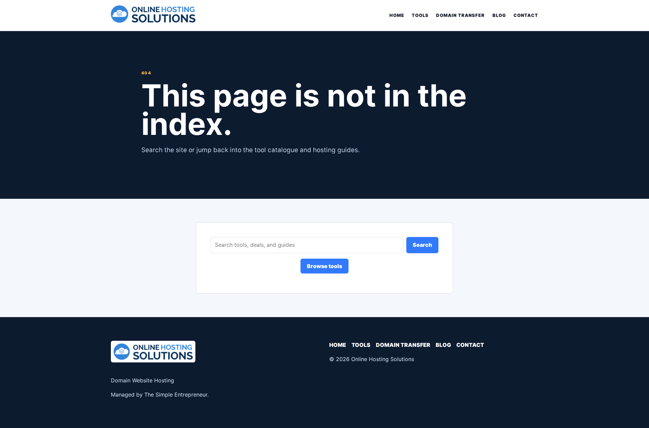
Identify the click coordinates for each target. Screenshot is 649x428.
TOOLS (420, 15)
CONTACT (525, 15)
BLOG (499, 15)
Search (422, 244)
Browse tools (324, 266)
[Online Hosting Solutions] (153, 15)
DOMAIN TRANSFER (460, 15)
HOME (396, 15)
